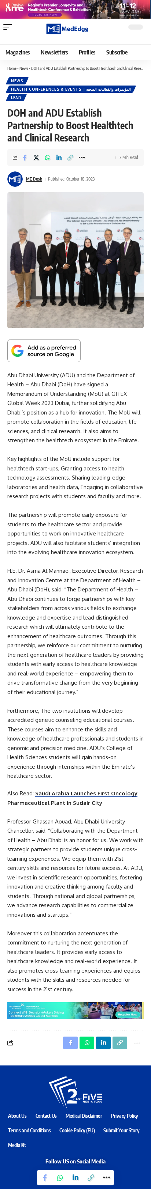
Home (11, 68)
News (23, 68)
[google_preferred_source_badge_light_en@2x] (44, 350)
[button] (9, 27)
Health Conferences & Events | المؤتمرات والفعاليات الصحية (71, 89)
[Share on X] (36, 157)
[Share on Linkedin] (59, 157)
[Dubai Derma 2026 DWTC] (75, 8)
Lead (16, 97)
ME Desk (34, 179)
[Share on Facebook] (25, 157)
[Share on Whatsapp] (48, 157)
